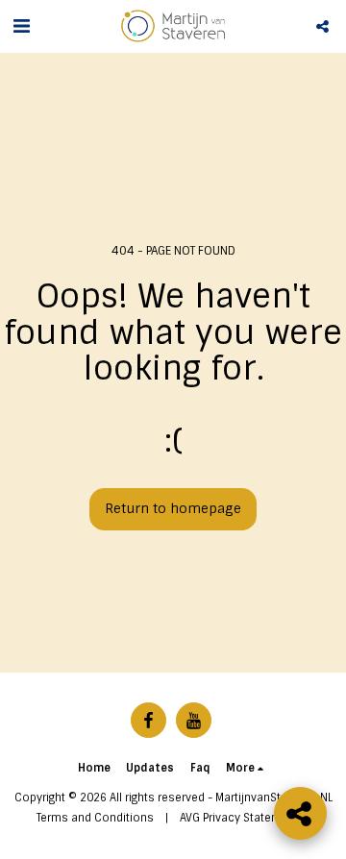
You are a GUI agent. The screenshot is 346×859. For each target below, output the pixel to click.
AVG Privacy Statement (239, 817)
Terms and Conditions (95, 817)
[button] (21, 26)
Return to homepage (173, 508)
